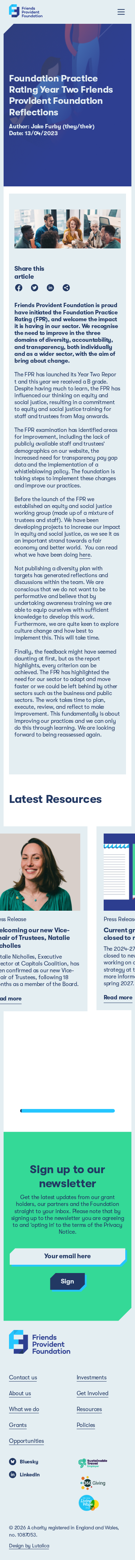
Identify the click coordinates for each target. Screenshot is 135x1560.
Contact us (23, 1377)
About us (20, 1393)
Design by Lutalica (29, 1545)
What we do (24, 1409)
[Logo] (25, 11)
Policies (86, 1425)
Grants (18, 1425)
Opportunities (26, 1441)
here (84, 555)
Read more (118, 997)
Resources (89, 1409)
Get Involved (92, 1393)
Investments (92, 1377)
